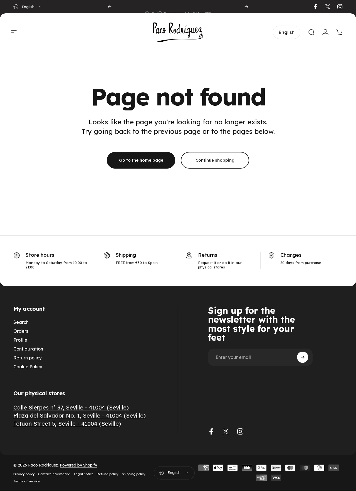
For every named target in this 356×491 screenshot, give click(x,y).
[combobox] (27, 6)
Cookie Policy (27, 366)
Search (21, 322)
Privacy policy (24, 474)
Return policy (27, 358)
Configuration (28, 349)
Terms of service (26, 481)
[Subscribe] (302, 357)
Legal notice (83, 474)
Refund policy (107, 474)
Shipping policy (133, 474)
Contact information (54, 474)
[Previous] (109, 6)
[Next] (246, 6)
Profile (20, 340)
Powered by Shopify (78, 465)
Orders (20, 331)
